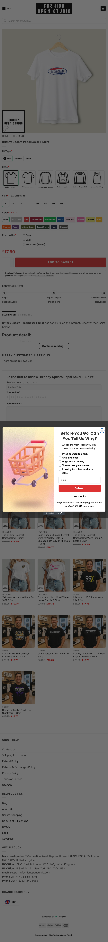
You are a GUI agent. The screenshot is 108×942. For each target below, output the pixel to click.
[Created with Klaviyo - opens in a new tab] (54, 513)
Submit (80, 488)
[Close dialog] (102, 430)
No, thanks (80, 496)
